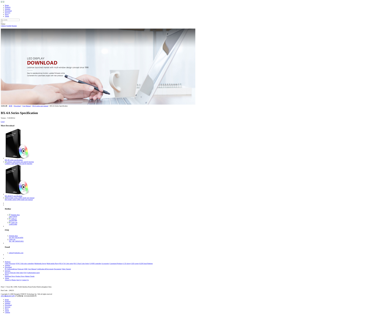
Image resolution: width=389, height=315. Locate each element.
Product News (20, 276)
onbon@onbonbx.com (16, 253)
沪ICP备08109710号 (8, 296)
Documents (57, 269)
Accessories (105, 263)
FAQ (25, 273)
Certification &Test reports (45, 269)
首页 (10, 106)
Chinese (3, 26)
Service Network (10, 273)
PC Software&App (11, 269)
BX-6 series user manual (40, 106)
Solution (7, 9)
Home (7, 5)
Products (7, 7)
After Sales (19, 273)
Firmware (21, 269)
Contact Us (25, 280)
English (8, 26)
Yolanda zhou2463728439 (14, 216)
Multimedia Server (40, 263)
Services (7, 12)
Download (8, 11)
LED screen (135, 263)
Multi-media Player (53, 263)
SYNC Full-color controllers (25, 263)
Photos (14, 280)
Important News (10, 276)
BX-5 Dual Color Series (81, 263)
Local (2, 122)
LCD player (127, 263)
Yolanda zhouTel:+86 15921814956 (16, 236)
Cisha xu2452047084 (13, 219)
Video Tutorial (66, 269)
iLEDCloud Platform (146, 263)
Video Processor (10, 263)
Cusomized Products (116, 263)
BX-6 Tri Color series (66, 263)
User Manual (26, 106)
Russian (14, 26)
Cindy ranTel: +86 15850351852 (16, 240)
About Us (8, 280)
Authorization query (33, 273)
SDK (25, 269)
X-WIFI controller (95, 263)
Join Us (18, 280)
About (7, 16)
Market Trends (29, 276)
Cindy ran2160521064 (13, 223)
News (7, 14)
